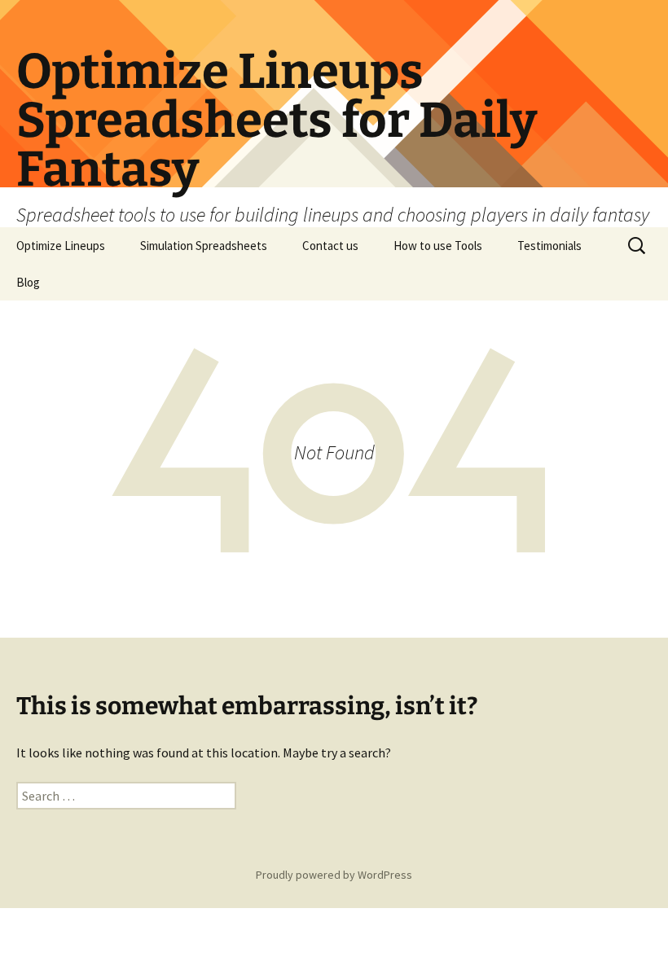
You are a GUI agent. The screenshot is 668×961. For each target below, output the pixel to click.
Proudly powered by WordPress (334, 874)
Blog (28, 282)
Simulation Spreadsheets (203, 245)
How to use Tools (437, 245)
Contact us (330, 245)
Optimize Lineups (60, 245)
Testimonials (549, 245)
